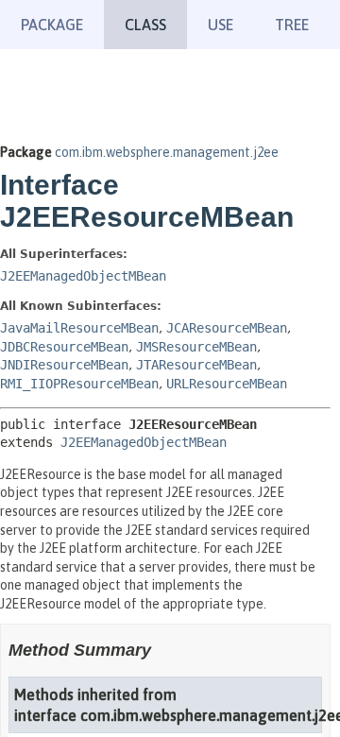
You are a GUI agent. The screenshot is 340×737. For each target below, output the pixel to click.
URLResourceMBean (226, 383)
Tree (292, 24)
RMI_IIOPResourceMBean (79, 383)
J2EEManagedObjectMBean (83, 275)
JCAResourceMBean (226, 327)
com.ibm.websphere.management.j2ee (167, 152)
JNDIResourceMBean (64, 364)
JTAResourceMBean (196, 364)
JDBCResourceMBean (64, 346)
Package (52, 24)
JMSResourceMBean (196, 346)
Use (220, 24)
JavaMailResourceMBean (79, 327)
